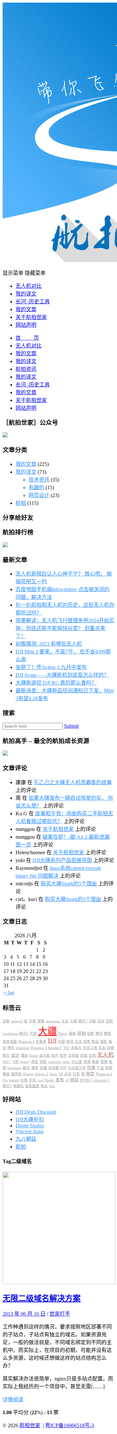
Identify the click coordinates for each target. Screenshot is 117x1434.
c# (67, 1080)
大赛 (73, 1021)
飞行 (66, 1048)
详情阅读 (13, 1399)
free (52, 1086)
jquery (25, 1061)
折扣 (68, 1074)
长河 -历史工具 (33, 301)
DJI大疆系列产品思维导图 (62, 860)
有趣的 (36, 487)
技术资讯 (39, 479)
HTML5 (86, 1080)
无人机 (105, 1055)
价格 (24, 1080)
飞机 (15, 1061)
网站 (74, 1080)
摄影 (103, 1041)
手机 (32, 1080)
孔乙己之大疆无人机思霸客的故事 (73, 782)
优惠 (91, 1067)
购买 (44, 1086)
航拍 (21, 503)
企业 (65, 1021)
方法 (78, 1041)
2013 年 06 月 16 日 (24, 1314)
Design (28, 1074)
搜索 (41, 1021)
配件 (63, 1055)
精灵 (99, 1033)
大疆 (47, 1031)
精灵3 (82, 1021)
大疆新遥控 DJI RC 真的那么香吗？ (56, 683)
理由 (24, 1055)
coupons (54, 1061)
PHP (63, 1068)
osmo (66, 1061)
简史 (34, 1061)
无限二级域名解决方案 (42, 1298)
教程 (107, 1033)
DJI (52, 1040)
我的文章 (26, 309)
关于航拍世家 (31, 317)
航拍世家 (30, 1425)
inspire (14, 1080)
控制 (109, 1021)
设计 (15, 1055)
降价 (11, 1048)
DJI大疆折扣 (30, 1119)
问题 (92, 1021)
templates (14, 1068)
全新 (6, 1021)
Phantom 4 (26, 1041)
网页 (90, 1074)
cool (40, 1080)
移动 (69, 1041)
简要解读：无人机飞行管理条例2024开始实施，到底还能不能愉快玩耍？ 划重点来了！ (65, 628)
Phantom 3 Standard (46, 1048)
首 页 (27, 338)
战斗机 (44, 1055)
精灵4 (23, 1033)
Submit (71, 726)
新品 (95, 1041)
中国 (61, 1041)
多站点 (76, 1048)
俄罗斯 (16, 1074)
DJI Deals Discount (36, 1112)
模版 (6, 1074)
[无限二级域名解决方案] (59, 1282)
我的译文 (26, 294)
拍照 (108, 1068)
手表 (32, 1021)
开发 (33, 1033)
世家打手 (59, 1314)
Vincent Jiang (30, 1131)
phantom (22, 1048)
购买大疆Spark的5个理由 (69, 883)
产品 (100, 1068)
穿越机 (18, 1086)
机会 (102, 1048)
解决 (26, 1068)
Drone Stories (30, 1125)
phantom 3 (102, 1080)
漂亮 (34, 1068)
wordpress (10, 1033)
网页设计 (39, 495)
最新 (72, 1033)
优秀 (86, 1041)
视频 (104, 1061)
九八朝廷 (26, 1139)
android (17, 1021)
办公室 (77, 1061)
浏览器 (53, 1068)
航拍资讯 (26, 369)
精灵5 (7, 1086)
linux (53, 1074)
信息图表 (32, 1086)
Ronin (49, 1080)
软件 (54, 1055)
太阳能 (73, 1055)
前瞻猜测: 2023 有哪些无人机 (49, 644)
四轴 (83, 1055)
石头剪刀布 (77, 1068)
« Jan (9, 992)
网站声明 (26, 325)
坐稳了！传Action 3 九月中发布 (51, 667)
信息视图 (10, 1041)
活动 (100, 1021)
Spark (33, 1055)
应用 (92, 1055)
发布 (60, 1080)
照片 (6, 1055)
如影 (43, 1061)
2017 (6, 1061)
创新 (90, 1033)
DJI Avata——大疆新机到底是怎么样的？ (62, 675)
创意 (110, 1048)
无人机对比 (29, 286)
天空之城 (90, 1048)
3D (60, 1074)
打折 (76, 1074)
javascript (53, 1021)
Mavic (63, 1033)
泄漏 (43, 1068)
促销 (87, 1061)
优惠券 (41, 1041)
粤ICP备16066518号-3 (69, 1425)
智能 (95, 1061)
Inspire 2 (41, 1074)
